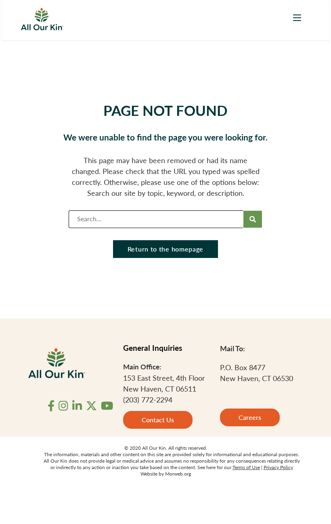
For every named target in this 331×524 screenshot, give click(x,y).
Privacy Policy (278, 467)
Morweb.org (178, 473)
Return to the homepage (165, 249)
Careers (250, 417)
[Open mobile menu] (297, 18)
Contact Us (158, 419)
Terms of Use (246, 467)
